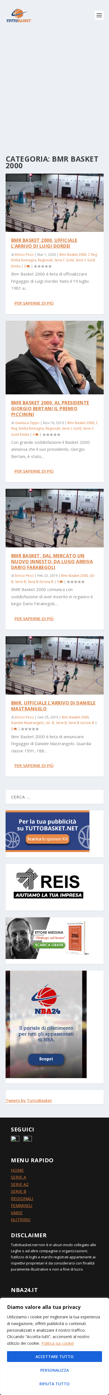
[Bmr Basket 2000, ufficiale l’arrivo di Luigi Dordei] (55, 203)
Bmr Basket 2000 (73, 254)
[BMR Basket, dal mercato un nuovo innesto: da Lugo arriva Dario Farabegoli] (55, 518)
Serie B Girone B (40, 581)
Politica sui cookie (57, 1343)
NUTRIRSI (20, 1219)
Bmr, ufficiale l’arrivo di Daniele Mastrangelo (53, 706)
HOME (17, 1170)
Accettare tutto (54, 1356)
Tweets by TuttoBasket (29, 1100)
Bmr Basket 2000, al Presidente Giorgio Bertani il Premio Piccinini (50, 408)
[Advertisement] (54, 87)
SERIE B (18, 1191)
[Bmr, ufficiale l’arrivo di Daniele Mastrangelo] (55, 665)
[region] (54, 1346)
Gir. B (50, 722)
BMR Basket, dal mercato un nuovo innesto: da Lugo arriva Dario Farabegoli (52, 561)
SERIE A (18, 1177)
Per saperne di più (34, 303)
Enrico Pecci (24, 254)
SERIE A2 (20, 1184)
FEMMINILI (21, 1205)
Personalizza (54, 1370)
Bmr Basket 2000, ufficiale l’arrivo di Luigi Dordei (44, 243)
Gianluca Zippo (27, 422)
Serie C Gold (64, 260)
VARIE (17, 1212)
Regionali (45, 260)
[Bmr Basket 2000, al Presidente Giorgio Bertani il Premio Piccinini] (55, 358)
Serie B (20, 581)
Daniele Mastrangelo (27, 722)
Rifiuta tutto (54, 1383)
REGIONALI (22, 1198)
